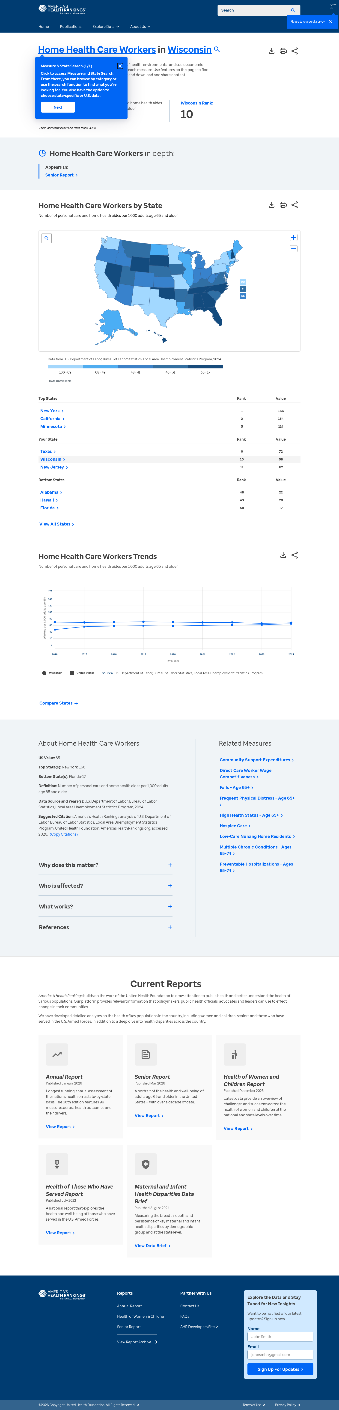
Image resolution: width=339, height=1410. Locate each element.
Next (58, 107)
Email (253, 1346)
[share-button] (294, 51)
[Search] (293, 10)
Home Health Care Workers (97, 49)
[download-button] (271, 51)
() (64, 834)
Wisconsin (190, 49)
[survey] (333, 6)
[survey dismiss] (330, 21)
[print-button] (283, 51)
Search (227, 10)
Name (253, 1328)
